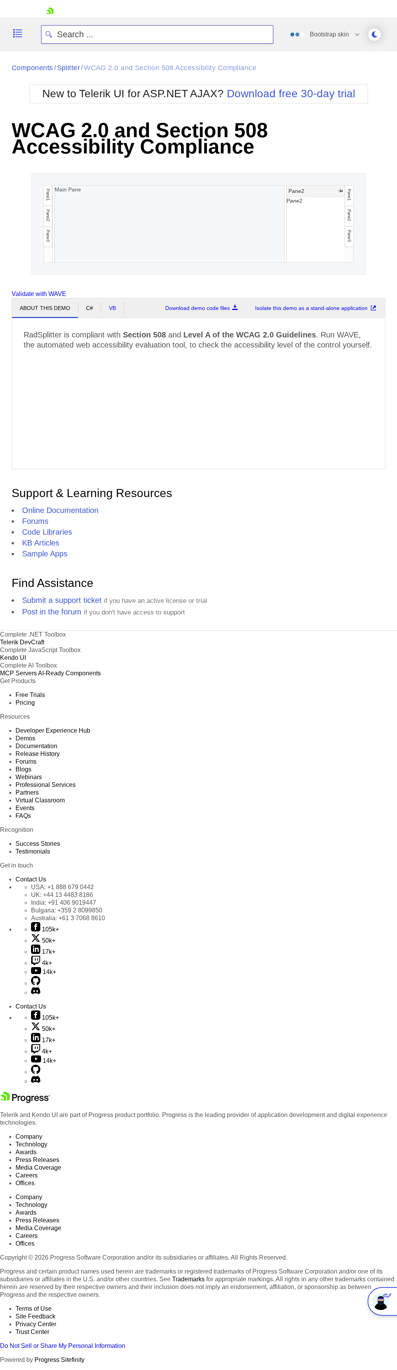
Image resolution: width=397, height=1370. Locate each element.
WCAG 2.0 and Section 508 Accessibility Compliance (170, 68)
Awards (26, 1152)
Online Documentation (60, 510)
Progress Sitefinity (60, 1359)
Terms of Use (34, 1308)
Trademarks (188, 1279)
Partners (27, 792)
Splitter (68, 68)
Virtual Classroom (40, 800)
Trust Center (32, 1332)
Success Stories (38, 843)
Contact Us (31, 879)
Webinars (29, 777)
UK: (62, 895)
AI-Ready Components (69, 673)
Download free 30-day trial (291, 94)
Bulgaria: (66, 910)
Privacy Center (36, 1324)
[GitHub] (35, 983)
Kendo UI (13, 657)
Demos (25, 738)
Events (25, 808)
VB (112, 308)
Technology (31, 1144)
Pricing (25, 702)
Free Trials (30, 695)
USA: (62, 887)
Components (32, 68)
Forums (35, 521)
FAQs (23, 815)
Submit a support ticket (62, 600)
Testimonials (33, 851)
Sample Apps (44, 553)
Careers (27, 1175)
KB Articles (40, 543)
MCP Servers (18, 673)
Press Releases (37, 1160)
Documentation (36, 746)
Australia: (68, 918)
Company (29, 1136)
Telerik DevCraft (22, 642)
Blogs (23, 769)
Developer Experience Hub (53, 730)
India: (63, 902)
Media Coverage (38, 1167)
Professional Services (46, 784)
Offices (25, 1183)
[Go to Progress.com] (25, 1101)
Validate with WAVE (39, 294)
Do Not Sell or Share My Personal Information (62, 1345)
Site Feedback (35, 1316)
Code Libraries (47, 532)
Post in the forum (51, 612)
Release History (38, 753)
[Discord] (35, 992)
